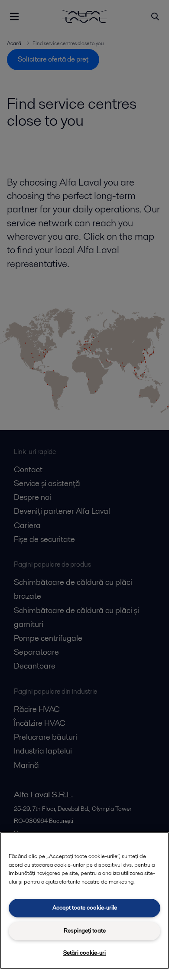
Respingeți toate (85, 931)
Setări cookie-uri (84, 953)
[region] (84, 900)
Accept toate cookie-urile (84, 908)
